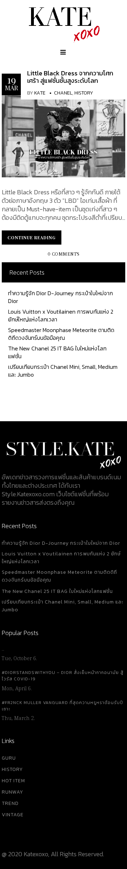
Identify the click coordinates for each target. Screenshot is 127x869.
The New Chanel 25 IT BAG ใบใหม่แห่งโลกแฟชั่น (57, 352)
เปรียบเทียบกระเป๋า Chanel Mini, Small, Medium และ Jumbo (62, 370)
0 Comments (64, 254)
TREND (10, 803)
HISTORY (12, 769)
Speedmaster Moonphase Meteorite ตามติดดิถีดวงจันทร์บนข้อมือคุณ (61, 334)
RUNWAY (12, 792)
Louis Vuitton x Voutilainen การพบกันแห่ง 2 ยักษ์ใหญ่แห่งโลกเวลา (60, 315)
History (83, 93)
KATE (40, 93)
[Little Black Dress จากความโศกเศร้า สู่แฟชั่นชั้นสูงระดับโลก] (63, 135)
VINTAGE (13, 814)
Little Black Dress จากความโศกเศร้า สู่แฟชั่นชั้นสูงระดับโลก (70, 77)
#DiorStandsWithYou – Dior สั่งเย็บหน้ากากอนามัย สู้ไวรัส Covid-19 (62, 675)
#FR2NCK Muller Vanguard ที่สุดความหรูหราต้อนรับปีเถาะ (62, 705)
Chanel (63, 93)
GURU (9, 758)
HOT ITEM (13, 780)
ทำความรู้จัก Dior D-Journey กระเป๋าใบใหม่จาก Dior (60, 297)
